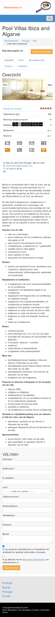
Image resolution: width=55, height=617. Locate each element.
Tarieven (9, 66)
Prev (5, 84)
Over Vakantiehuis (24, 610)
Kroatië (6, 596)
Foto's (21, 60)
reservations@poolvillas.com (19, 165)
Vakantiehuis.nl (12, 7)
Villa (35, 40)
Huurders (35, 610)
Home (4, 610)
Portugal (25, 40)
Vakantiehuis (12, 610)
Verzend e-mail (11, 567)
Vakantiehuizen (11, 40)
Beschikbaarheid (36, 60)
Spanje (6, 587)
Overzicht (9, 60)
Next (50, 84)
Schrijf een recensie (42, 51)
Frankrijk (7, 583)
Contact (5, 612)
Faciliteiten (23, 66)
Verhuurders (44, 610)
